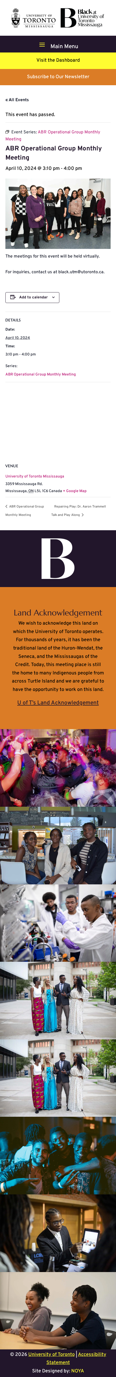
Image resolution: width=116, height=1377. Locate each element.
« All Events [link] (17, 100)
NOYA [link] (77, 1371)
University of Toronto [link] (51, 1355)
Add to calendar (33, 297)
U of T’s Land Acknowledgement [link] (58, 703)
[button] (58, 44)
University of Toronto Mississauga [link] (34, 476)
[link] (58, 26)
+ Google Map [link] (75, 491)
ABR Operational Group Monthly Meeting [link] (40, 374)
